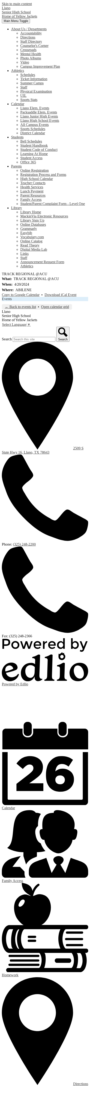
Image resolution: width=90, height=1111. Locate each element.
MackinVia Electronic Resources (44, 216)
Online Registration (34, 170)
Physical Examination (36, 91)
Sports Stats (28, 100)
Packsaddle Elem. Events (38, 112)
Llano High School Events (39, 120)
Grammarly (28, 229)
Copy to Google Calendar (20, 295)
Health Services (31, 187)
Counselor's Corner (34, 46)
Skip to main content (17, 4)
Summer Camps (32, 83)
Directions (27, 37)
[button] (29, 29)
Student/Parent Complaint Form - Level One (52, 204)
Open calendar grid (55, 307)
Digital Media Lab (33, 249)
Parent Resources (32, 195)
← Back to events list (20, 307)
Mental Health (30, 54)
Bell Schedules (31, 141)
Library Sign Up (32, 220)
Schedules (27, 75)
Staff (23, 87)
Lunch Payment (31, 191)
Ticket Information (33, 79)
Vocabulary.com (32, 237)
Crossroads (28, 50)
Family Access (31, 199)
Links (24, 254)
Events (7, 299)
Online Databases (33, 224)
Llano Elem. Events (34, 108)
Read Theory (29, 245)
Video (24, 62)
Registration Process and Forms (43, 175)
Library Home (30, 212)
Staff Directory (31, 41)
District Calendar (32, 133)
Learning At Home (34, 154)
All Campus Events (34, 125)
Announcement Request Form (42, 262)
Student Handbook (34, 145)
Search (7, 339)
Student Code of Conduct (38, 150)
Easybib (26, 233)
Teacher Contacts (32, 183)
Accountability (31, 33)
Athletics (26, 266)
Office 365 (28, 162)
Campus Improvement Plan (40, 66)
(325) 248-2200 (24, 544)
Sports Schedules (32, 129)
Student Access (31, 158)
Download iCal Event (60, 295)
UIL (23, 96)
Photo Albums (30, 58)
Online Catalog (31, 241)
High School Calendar (36, 179)
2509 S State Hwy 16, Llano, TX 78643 (43, 450)
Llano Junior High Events (39, 116)
